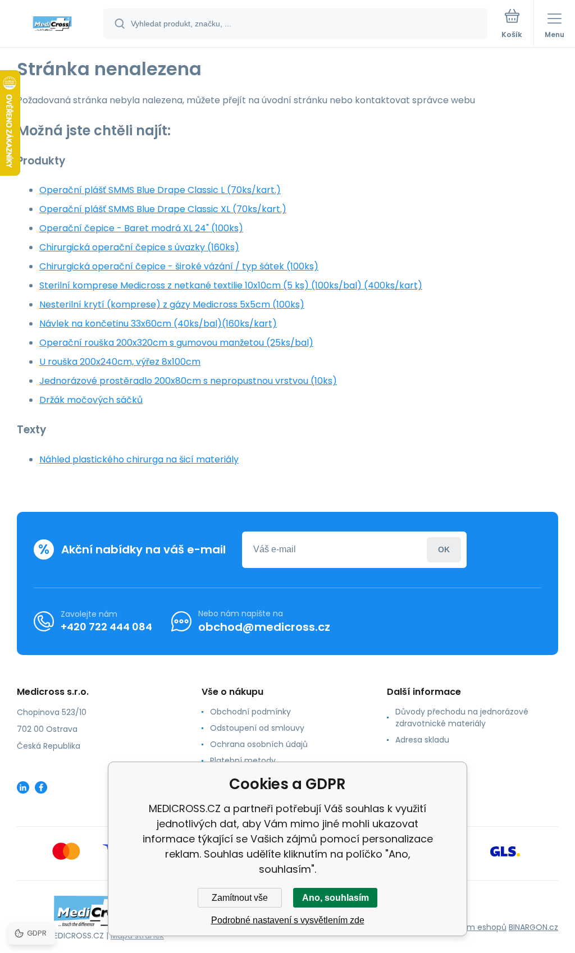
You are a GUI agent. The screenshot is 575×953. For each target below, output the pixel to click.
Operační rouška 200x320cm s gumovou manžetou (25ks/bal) (176, 342)
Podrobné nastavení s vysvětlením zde (287, 920)
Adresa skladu (422, 739)
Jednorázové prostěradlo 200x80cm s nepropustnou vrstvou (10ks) (188, 380)
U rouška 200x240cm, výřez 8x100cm (119, 361)
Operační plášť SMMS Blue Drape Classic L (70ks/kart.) (160, 190)
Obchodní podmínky (250, 711)
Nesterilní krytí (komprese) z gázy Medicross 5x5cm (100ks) (171, 304)
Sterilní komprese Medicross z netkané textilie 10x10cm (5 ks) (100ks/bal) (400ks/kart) (230, 285)
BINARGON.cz (533, 927)
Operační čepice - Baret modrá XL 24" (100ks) (141, 228)
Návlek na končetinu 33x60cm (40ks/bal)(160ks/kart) (158, 323)
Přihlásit (444, 549)
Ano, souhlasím (335, 897)
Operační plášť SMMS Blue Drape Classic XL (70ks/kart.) (162, 209)
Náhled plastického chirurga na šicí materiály (139, 459)
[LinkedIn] (23, 787)
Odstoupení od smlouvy (257, 728)
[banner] (52, 24)
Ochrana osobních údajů (259, 744)
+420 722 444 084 (106, 627)
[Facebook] (41, 787)
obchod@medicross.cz (264, 627)
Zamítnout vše (240, 897)
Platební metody (243, 760)
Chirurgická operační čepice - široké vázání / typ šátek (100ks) (178, 266)
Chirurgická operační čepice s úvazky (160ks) (139, 247)
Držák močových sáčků (91, 399)
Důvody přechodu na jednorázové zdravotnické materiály (461, 717)
